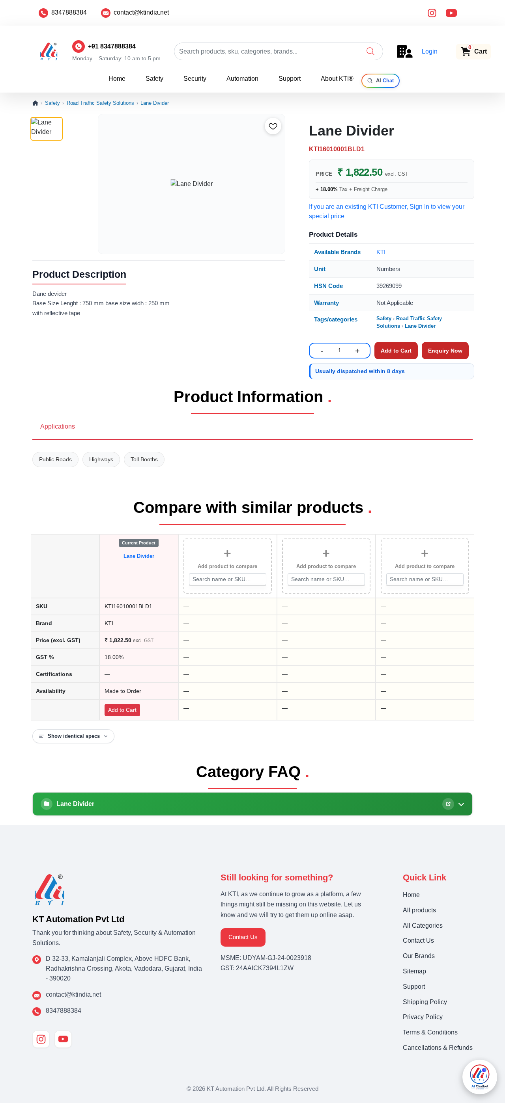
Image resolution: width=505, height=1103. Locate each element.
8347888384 (69, 12)
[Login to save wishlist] (273, 126)
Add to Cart (122, 710)
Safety (154, 78)
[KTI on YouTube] (63, 1039)
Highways (101, 459)
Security (194, 78)
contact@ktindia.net (141, 12)
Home (116, 78)
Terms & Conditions (430, 1032)
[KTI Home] (49, 889)
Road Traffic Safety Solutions (100, 103)
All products (419, 910)
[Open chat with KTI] (479, 1077)
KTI (380, 252)
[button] (370, 51)
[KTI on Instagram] (41, 1039)
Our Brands (419, 956)
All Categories (423, 925)
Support (290, 78)
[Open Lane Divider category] (448, 804)
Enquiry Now (445, 350)
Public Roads (55, 459)
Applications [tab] (57, 426)
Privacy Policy (423, 1017)
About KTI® (337, 78)
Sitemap (414, 971)
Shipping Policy (425, 1002)
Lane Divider (154, 103)
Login (430, 51)
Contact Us (243, 937)
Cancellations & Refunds (438, 1047)
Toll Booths (144, 459)
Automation (242, 78)
